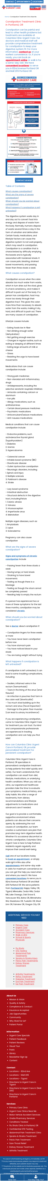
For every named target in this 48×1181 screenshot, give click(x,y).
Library (12, 1053)
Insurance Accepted (19, 1010)
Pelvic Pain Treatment (20, 1139)
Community (15, 1017)
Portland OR (17, 888)
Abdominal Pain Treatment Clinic (25, 1132)
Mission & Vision (16, 999)
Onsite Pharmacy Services (22, 1118)
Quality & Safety (17, 1003)
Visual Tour (14, 1046)
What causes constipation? (19, 191)
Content (13, 1060)
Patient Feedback (17, 1039)
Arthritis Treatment (18, 1150)
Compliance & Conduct (20, 1006)
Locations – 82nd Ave (19, 1071)
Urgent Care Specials (19, 1035)
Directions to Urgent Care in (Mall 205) (25, 1089)
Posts (12, 1049)
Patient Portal (15, 1024)
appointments (13, 865)
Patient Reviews (17, 1042)
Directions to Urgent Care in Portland (22, 1095)
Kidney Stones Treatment (21, 1147)
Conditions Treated (18, 1122)
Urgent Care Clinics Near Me (22, 1111)
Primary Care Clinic (18, 1107)
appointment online (16, 60)
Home (7, 17)
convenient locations (17, 65)
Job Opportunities (17, 1013)
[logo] (11, 6)
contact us (25, 51)
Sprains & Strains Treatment (23, 1136)
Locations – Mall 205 (19, 1075)
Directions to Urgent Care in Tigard (22, 1083)
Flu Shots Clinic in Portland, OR (23, 1125)
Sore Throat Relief (17, 1143)
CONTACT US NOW (24, 180)
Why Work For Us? (17, 1021)
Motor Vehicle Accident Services (24, 1114)
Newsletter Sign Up (18, 1057)
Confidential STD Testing (21, 1129)
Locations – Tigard (18, 1078)
